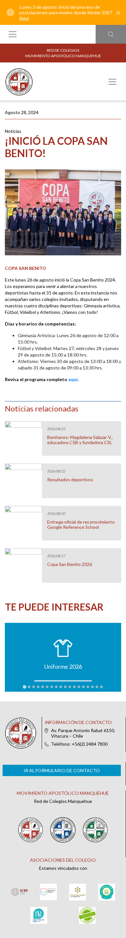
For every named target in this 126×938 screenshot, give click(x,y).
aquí (73, 379)
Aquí (24, 18)
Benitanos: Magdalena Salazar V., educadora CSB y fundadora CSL (80, 440)
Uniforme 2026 (63, 666)
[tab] (24, 687)
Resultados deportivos (70, 479)
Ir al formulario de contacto (62, 770)
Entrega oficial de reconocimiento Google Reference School (81, 524)
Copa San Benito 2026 (69, 564)
